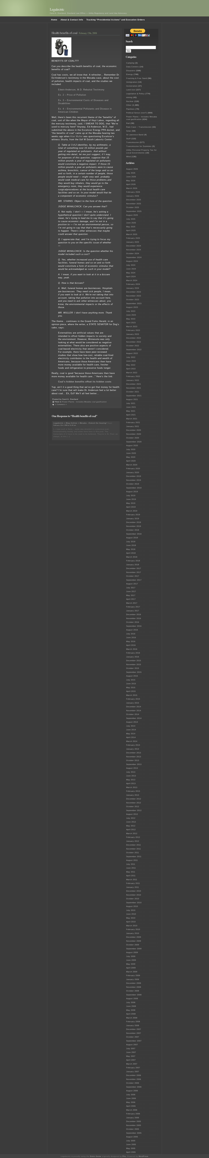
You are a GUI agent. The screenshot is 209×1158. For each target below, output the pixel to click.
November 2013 (133, 757)
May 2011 (130, 872)
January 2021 (132, 426)
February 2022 (133, 376)
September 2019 (134, 488)
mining (129, 97)
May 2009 (130, 964)
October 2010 (132, 899)
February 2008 (133, 1022)
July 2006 (130, 1095)
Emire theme (95, 1156)
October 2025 (132, 207)
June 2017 (131, 591)
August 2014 (132, 722)
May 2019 (130, 503)
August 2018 (132, 538)
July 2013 (130, 772)
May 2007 (130, 1056)
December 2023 (133, 292)
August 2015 (132, 676)
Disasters (130, 71)
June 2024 (131, 269)
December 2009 (133, 937)
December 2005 (133, 1121)
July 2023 (130, 311)
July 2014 (130, 726)
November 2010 (133, 895)
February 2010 (133, 929)
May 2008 (130, 1010)
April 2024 (131, 276)
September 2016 (134, 626)
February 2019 (133, 515)
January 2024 (132, 288)
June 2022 (131, 361)
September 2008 (134, 995)
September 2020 (134, 442)
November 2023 (133, 296)
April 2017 (131, 599)
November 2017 (133, 572)
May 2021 (130, 411)
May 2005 (130, 1148)
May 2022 (130, 365)
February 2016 (133, 653)
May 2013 (130, 780)
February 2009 (133, 975)
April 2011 (131, 876)
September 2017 (134, 580)
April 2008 (131, 1014)
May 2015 (130, 687)
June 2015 (131, 684)
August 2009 (132, 952)
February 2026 (133, 192)
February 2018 (133, 561)
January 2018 (132, 565)
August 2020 (132, 445)
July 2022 (130, 357)
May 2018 (130, 549)
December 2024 (133, 246)
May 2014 (130, 734)
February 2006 (133, 1114)
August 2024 (132, 261)
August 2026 (132, 169)
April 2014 (131, 737)
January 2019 (132, 519)
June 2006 (131, 1098)
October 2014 (132, 714)
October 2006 (132, 1083)
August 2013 (132, 768)
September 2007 (134, 1041)
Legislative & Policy (135, 94)
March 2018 (131, 557)
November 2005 (133, 1125)
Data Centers (132, 67)
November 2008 (133, 987)
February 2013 (133, 791)
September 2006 (134, 1087)
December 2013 (133, 753)
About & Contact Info (72, 20)
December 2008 (133, 983)
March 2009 (131, 972)
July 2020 (130, 449)
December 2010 (133, 891)
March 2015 (131, 695)
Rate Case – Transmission (138, 127)
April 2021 (131, 415)
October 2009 (132, 945)
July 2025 (130, 219)
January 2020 (132, 472)
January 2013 (132, 795)
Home (54, 20)
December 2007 (133, 1029)
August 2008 (132, 998)
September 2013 (134, 764)
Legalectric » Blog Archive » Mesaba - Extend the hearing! (80, 423)
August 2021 (132, 399)
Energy (129, 74)
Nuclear (130, 101)
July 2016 (130, 634)
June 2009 (131, 960)
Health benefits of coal (64, 33)
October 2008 (132, 991)
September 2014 (134, 718)
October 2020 (132, 438)
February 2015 (133, 699)
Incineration (131, 86)
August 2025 (132, 215)
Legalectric (57, 9)
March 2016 (131, 649)
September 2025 (134, 211)
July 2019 (130, 495)
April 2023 (131, 323)
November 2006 (133, 1079)
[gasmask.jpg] (61, 56)
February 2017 (133, 607)
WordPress (143, 1156)
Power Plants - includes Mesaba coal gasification (84, 402)
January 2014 (132, 749)
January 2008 (132, 1025)
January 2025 (132, 242)
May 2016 (130, 641)
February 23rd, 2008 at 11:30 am (64, 425)
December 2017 (133, 568)
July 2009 (130, 956)
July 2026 (130, 173)
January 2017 (132, 611)
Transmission (132, 142)
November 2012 (133, 803)
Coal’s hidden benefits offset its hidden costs (84, 381)
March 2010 (131, 926)
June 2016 (131, 637)
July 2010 (130, 910)
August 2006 (132, 1091)
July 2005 (130, 1141)
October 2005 (132, 1129)
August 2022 (132, 353)
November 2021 (133, 388)
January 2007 (132, 1072)
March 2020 (131, 465)
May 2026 (130, 181)
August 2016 (132, 630)
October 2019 (132, 484)
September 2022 (134, 350)
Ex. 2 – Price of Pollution (72, 95)
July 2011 (130, 864)
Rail (128, 123)
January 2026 (132, 196)
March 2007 (131, 1064)
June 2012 (131, 822)
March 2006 (131, 1110)
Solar (128, 131)
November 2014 (133, 711)
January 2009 (132, 979)
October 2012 (132, 806)
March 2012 (131, 833)
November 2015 (133, 664)
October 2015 (132, 668)
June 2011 (131, 868)
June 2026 (131, 177)
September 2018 (134, 534)
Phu (124, 1156)
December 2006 (133, 1075)
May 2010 (130, 918)
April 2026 (131, 184)
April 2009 (131, 968)
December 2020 (133, 430)
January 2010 (132, 933)
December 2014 (133, 707)
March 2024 (131, 280)
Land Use (130, 90)
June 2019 (131, 499)
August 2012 (132, 814)
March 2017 (131, 603)
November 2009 (133, 941)
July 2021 (130, 403)
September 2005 (134, 1133)
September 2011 (133, 856)
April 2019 (131, 507)
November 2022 (133, 342)
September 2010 (134, 903)
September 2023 (134, 303)
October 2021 (132, 392)
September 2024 (134, 257)
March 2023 (131, 326)
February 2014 (133, 745)
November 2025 (133, 204)
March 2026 (131, 188)
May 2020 (130, 457)
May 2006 (130, 1102)
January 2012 (132, 841)
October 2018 (132, 530)
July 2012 (130, 818)
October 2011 (132, 853)
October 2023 (132, 300)
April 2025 (131, 230)
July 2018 (130, 542)
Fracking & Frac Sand (136, 78)
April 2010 (131, 922)
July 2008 (130, 1002)
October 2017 (132, 576)
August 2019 (132, 492)
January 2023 (132, 334)
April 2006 (131, 1106)
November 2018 (133, 526)
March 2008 (131, 1018)
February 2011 (133, 883)
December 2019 (133, 476)
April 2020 (131, 461)
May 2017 (130, 595)
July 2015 (130, 680)
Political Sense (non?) (136, 113)
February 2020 (133, 469)
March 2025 (131, 234)
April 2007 (131, 1060)
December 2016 (133, 614)
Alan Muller (76, 136)
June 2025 (131, 223)
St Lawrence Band (134, 135)
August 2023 (132, 307)
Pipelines (130, 109)
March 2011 (131, 880)
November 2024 (133, 250)
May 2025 (130, 227)
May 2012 (130, 826)
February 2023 (133, 330)
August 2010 (132, 906)
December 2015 (133, 661)
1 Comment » (61, 404)
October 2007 (132, 1037)
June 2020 (131, 453)
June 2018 (131, 545)
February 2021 (133, 422)
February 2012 (133, 837)
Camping (130, 63)
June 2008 (131, 1006)
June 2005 (131, 1144)
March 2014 (131, 741)
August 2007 (132, 1045)
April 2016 (131, 645)
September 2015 (134, 672)
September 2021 (134, 396)
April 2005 (131, 1152)
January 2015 (132, 703)
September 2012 (134, 810)
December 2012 (133, 799)
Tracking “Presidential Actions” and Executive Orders (115, 20)
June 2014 (131, 730)
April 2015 (131, 691)
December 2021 (133, 384)
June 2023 (131, 315)
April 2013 (131, 783)
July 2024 (130, 265)
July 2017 (130, 588)
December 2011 (133, 845)
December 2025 (133, 200)
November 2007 (133, 1033)
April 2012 (131, 830)
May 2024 (130, 273)
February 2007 (133, 1068)
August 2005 (132, 1137)
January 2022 (132, 380)
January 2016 (132, 657)
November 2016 (133, 618)
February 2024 (133, 284)
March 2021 (131, 419)
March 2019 (131, 511)
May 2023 (130, 319)
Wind (128, 157)
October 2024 (132, 253)
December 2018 (133, 522)
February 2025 (133, 238)
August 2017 (132, 584)
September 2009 (134, 949)
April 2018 (131, 553)
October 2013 (132, 760)
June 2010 (131, 914)
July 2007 (130, 1048)
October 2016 (132, 622)
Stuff (128, 139)
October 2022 (132, 346)
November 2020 (133, 434)
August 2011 (132, 860)
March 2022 (131, 373)
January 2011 (132, 887)
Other (129, 105)
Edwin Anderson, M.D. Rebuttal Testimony (81, 89)
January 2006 (132, 1118)
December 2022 (133, 338)
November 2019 (133, 480)
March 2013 (131, 787)
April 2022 (131, 369)
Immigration (131, 82)
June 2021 (131, 407)
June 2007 (131, 1052)
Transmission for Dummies (139, 146)
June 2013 (131, 776)
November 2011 (133, 849)
